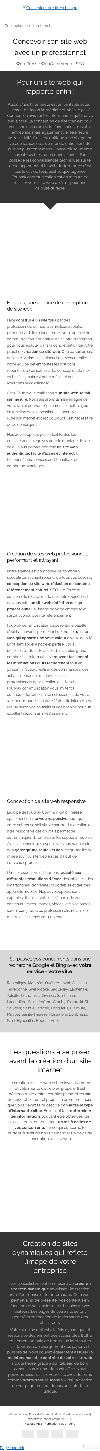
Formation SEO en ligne (59, 1423)
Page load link (12, 1448)
